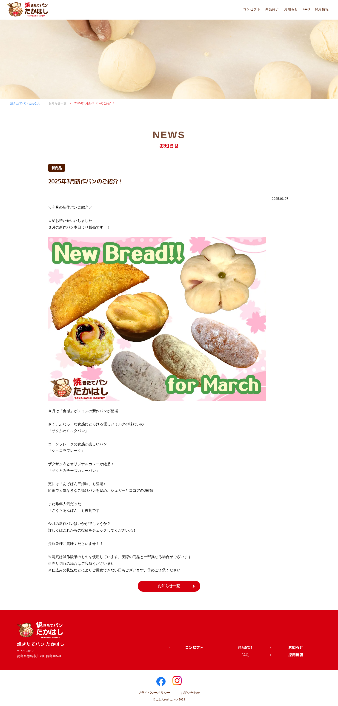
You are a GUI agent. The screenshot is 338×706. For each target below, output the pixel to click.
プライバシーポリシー (154, 692)
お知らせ (291, 9)
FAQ (306, 9)
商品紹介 (272, 9)
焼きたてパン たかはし (25, 103)
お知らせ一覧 (57, 103)
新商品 (57, 168)
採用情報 (322, 9)
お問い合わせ (190, 692)
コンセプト (252, 9)
